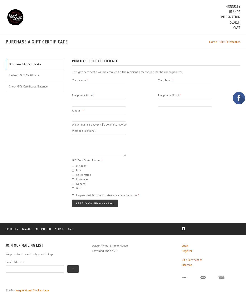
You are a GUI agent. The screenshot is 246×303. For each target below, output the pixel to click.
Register (187, 251)
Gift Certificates (192, 260)
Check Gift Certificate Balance (28, 86)
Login (185, 245)
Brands (234, 11)
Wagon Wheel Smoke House (32, 290)
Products (233, 6)
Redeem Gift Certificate (24, 75)
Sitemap (187, 265)
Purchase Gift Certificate (25, 64)
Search (235, 22)
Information (230, 16)
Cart (236, 27)
